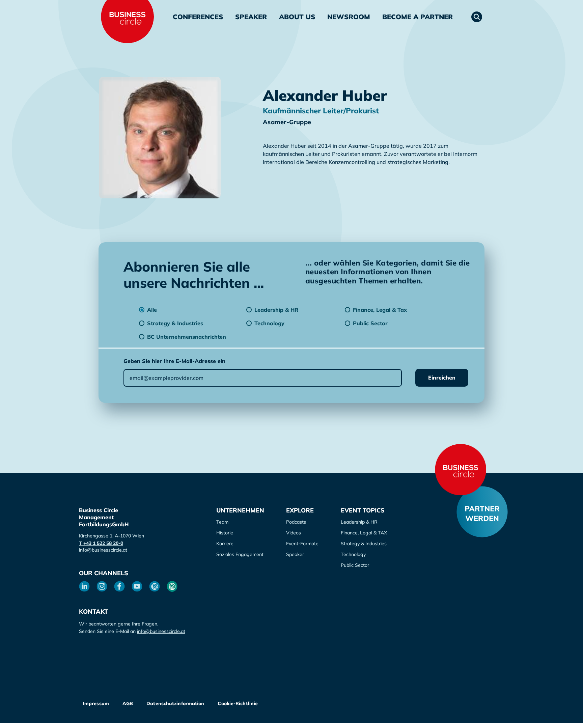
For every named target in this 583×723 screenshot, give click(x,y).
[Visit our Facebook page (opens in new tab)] (119, 586)
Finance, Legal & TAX (364, 533)
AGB (127, 703)
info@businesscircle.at (103, 550)
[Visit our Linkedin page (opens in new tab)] (84, 586)
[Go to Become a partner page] (482, 511)
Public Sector (355, 565)
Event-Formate (302, 543)
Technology (353, 554)
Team (222, 522)
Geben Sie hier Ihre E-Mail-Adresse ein (174, 361)
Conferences (198, 16)
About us (297, 16)
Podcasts (296, 522)
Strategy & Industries (364, 543)
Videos (293, 533)
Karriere (224, 543)
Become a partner (417, 16)
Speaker (251, 16)
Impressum (96, 703)
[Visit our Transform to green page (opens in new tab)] (172, 586)
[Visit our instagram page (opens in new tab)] (101, 586)
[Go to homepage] (460, 469)
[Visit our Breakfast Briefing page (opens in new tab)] (154, 586)
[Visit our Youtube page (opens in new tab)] (137, 586)
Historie (224, 533)
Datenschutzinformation (175, 703)
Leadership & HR (359, 522)
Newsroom (348, 16)
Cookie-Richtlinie (238, 703)
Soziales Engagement (239, 554)
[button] (476, 16)
